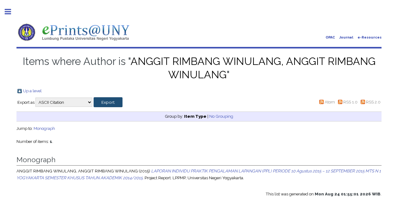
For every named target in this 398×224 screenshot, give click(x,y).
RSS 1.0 (350, 101)
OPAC (330, 37)
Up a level (32, 90)
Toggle (11, 11)
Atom (330, 101)
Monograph (44, 128)
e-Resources (370, 37)
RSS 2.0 (373, 101)
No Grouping (221, 116)
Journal (346, 37)
